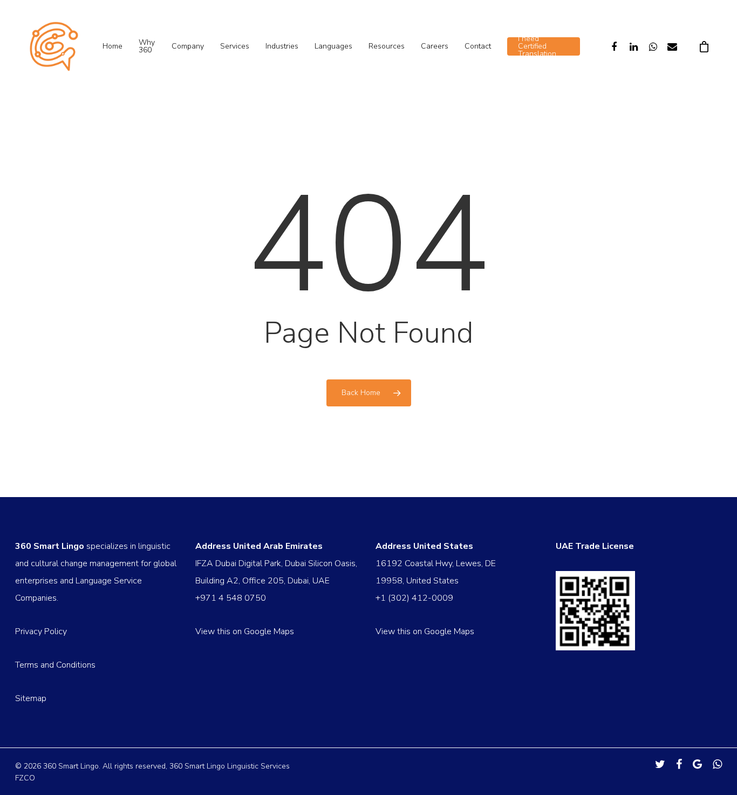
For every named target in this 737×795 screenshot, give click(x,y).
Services (234, 46)
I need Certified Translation (537, 46)
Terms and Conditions (55, 665)
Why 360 (147, 46)
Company (188, 46)
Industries (281, 46)
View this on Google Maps (244, 631)
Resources (386, 46)
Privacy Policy (41, 631)
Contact (478, 46)
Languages (333, 46)
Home (112, 46)
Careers (434, 46)
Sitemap (30, 698)
